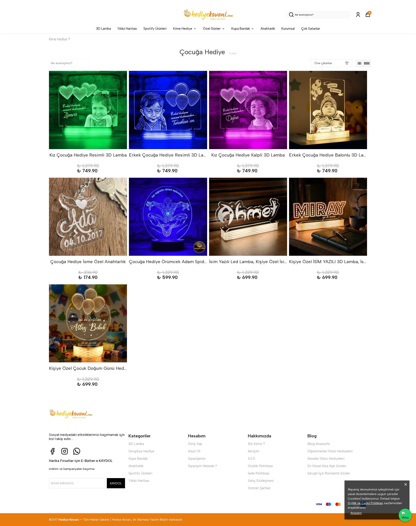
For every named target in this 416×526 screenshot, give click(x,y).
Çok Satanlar (310, 29)
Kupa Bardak (240, 29)
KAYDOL (116, 483)
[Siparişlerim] (358, 14)
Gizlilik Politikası (260, 466)
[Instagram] (64, 451)
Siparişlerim (197, 458)
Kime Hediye (182, 29)
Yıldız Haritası (127, 29)
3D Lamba (103, 29)
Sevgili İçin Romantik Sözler (328, 473)
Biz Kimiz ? (256, 444)
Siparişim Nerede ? (202, 466)
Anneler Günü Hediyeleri (325, 458)
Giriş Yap (195, 444)
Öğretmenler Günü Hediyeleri (330, 451)
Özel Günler (212, 29)
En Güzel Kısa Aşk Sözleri (326, 466)
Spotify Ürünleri (155, 29)
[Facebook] (52, 451)
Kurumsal (288, 29)
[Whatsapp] (76, 451)
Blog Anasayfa (318, 444)
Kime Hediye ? (59, 39)
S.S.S (251, 458)
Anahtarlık (268, 29)
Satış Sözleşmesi (261, 481)
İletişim (253, 451)
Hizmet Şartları (259, 488)
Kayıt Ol (194, 451)
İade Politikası (258, 473)
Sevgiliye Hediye (141, 451)
